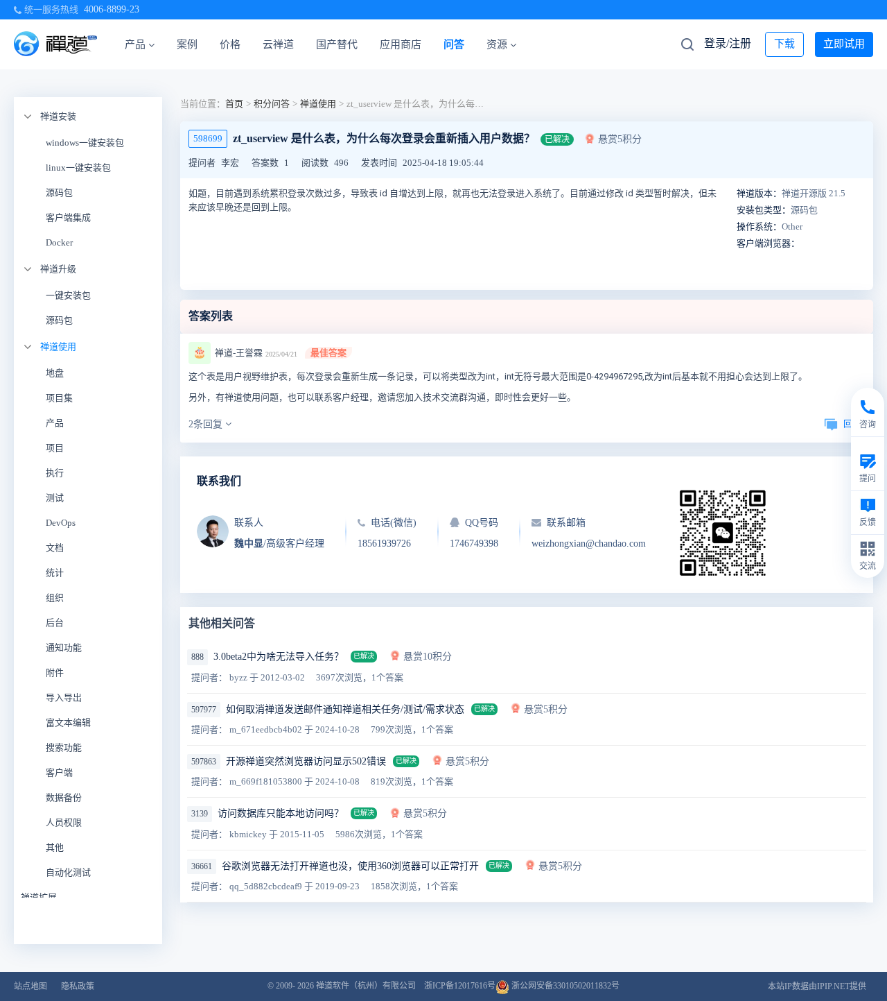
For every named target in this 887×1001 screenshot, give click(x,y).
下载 (784, 43)
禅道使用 (58, 346)
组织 (55, 597)
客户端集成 (68, 217)
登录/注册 (727, 43)
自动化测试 (68, 872)
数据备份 (64, 797)
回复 (852, 423)
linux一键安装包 (78, 167)
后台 (55, 622)
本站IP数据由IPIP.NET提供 (817, 986)
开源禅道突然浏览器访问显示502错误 (306, 761)
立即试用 (844, 43)
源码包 (59, 192)
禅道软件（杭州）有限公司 (366, 986)
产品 (135, 44)
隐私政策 (77, 986)
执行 (55, 473)
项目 (55, 448)
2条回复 (206, 424)
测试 (55, 498)
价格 (230, 44)
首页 (234, 104)
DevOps (61, 522)
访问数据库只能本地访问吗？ (281, 813)
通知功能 (64, 647)
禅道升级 (58, 269)
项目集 (59, 398)
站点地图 (30, 986)
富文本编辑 (68, 722)
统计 (55, 572)
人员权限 (64, 822)
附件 (55, 672)
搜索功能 (64, 747)
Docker (59, 242)
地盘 (55, 373)
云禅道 (278, 44)
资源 (496, 44)
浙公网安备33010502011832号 (564, 986)
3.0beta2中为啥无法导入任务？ (278, 656)
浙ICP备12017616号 (459, 986)
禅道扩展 (39, 897)
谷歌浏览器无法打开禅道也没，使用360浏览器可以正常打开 (350, 866)
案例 (187, 44)
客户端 (59, 772)
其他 (55, 847)
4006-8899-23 (111, 9)
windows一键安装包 (85, 142)
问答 (454, 44)
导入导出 (64, 697)
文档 (55, 547)
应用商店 (400, 44)
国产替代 (337, 44)
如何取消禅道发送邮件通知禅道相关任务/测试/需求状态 (345, 709)
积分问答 (272, 104)
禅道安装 (58, 116)
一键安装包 (68, 295)
